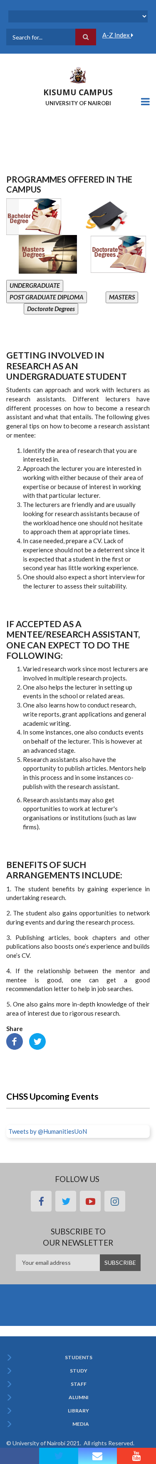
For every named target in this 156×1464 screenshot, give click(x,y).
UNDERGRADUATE (35, 285)
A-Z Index (116, 35)
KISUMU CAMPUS (78, 92)
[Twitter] (37, 1040)
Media (80, 1424)
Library (78, 1410)
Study (78, 1370)
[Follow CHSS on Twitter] (58, 1456)
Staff (79, 1384)
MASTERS (122, 297)
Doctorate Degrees (51, 308)
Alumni (79, 1397)
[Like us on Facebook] (19, 1456)
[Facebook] (14, 1040)
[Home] (78, 74)
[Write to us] (97, 1456)
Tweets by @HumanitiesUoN (47, 1131)
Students (78, 1357)
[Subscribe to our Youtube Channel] (136, 1456)
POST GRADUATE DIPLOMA (47, 297)
